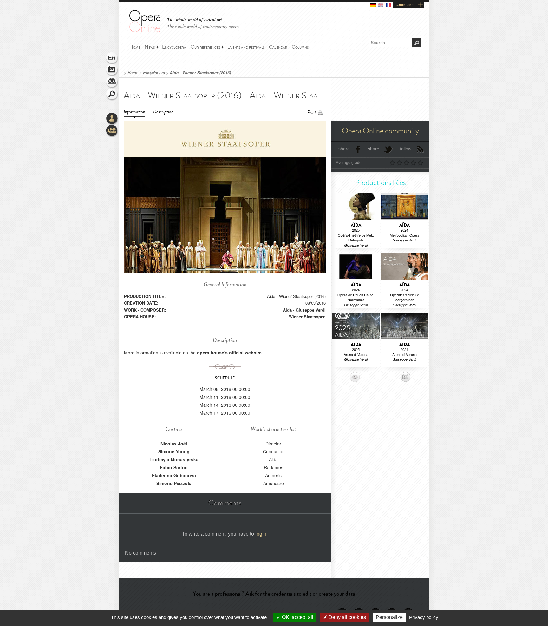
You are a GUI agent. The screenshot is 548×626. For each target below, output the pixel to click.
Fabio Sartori (174, 467)
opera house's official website (229, 352)
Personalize (389, 617)
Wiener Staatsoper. (307, 316)
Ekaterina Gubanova (174, 475)
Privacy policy (423, 617)
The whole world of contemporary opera (203, 26)
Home (132, 73)
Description (163, 112)
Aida (287, 310)
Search (112, 94)
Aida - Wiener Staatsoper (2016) (200, 73)
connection (405, 5)
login (260, 534)
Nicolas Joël (173, 443)
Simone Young (174, 451)
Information (134, 112)
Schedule (112, 70)
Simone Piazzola (174, 483)
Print (311, 112)
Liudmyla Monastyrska (174, 459)
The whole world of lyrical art (194, 20)
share (344, 148)
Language (112, 58)
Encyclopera (154, 73)
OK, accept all (297, 617)
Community (112, 131)
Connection (112, 119)
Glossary (112, 82)
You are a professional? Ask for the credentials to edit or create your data (274, 594)
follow (405, 148)
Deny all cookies (346, 617)
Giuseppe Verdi (311, 310)
